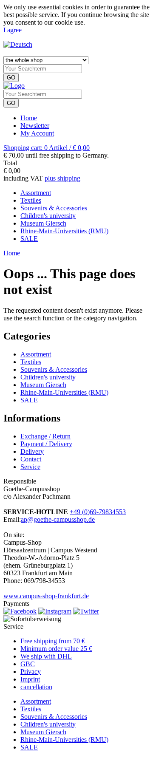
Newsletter (34, 125)
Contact (30, 459)
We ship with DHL (46, 656)
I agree (12, 30)
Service (30, 466)
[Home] (14, 85)
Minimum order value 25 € (56, 648)
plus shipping (62, 178)
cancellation (36, 686)
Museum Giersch (43, 384)
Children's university (48, 377)
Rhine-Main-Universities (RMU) (64, 392)
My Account (37, 133)
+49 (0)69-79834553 (98, 511)
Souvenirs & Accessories (53, 369)
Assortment (35, 354)
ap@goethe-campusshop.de (58, 519)
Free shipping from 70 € (52, 641)
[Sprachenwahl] (17, 44)
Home (28, 118)
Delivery (32, 451)
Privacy (30, 671)
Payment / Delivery (46, 443)
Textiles (30, 361)
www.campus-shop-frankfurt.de (46, 596)
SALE (29, 400)
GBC (27, 663)
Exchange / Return (45, 436)
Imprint (30, 679)
